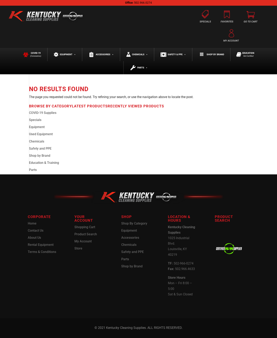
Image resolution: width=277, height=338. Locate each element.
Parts (140, 67)
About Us (34, 238)
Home (32, 223)
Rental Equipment (41, 245)
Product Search (85, 234)
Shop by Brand (215, 54)
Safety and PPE (40, 148)
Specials (35, 120)
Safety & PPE (175, 54)
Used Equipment (41, 134)
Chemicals (138, 54)
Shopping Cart (84, 227)
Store (78, 248)
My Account (83, 241)
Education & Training (44, 163)
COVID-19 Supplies (42, 113)
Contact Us (35, 230)
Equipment (66, 54)
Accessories (103, 54)
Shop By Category (134, 223)
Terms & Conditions (42, 252)
